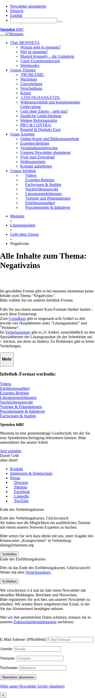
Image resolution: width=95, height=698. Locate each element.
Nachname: (9, 667)
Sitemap (20, 487)
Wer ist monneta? (34, 52)
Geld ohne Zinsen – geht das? (44, 111)
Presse (15, 478)
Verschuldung (31, 88)
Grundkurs (17, 318)
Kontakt (16, 469)
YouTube (21, 501)
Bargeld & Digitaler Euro (40, 129)
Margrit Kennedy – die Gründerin (47, 56)
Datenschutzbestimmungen (34, 622)
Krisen (25, 93)
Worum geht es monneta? (40, 47)
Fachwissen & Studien (18, 416)
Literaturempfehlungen (18, 397)
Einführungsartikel (15, 388)
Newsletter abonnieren (28, 6)
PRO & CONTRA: (36, 125)
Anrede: (6, 649)
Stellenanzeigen (32, 161)
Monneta (17, 216)
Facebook (21, 491)
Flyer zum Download (37, 157)
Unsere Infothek (23, 171)
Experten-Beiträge (34, 143)
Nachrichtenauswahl (16, 402)
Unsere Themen (23, 70)
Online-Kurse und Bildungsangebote (49, 139)
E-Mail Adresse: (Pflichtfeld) (23, 639)
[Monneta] (14, 34)
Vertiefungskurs (17, 332)
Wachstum (28, 79)
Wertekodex (30, 65)
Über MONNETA (25, 42)
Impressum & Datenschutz (31, 473)
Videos (5, 384)
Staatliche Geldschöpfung (40, 116)
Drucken (20, 482)
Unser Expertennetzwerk (40, 61)
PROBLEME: (32, 74)
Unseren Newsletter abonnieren (45, 152)
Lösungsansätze (22, 225)
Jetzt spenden (10, 451)
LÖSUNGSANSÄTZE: (40, 97)
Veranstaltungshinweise (39, 148)
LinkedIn (21, 496)
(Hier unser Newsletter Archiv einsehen (31, 686)
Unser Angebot (22, 134)
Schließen (9, 554)
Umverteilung (31, 84)
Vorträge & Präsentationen (21, 407)
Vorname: (7, 658)
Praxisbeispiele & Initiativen (22, 411)
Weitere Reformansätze (38, 120)
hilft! (12, 29)
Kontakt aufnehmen (36, 166)
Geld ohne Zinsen (24, 234)
